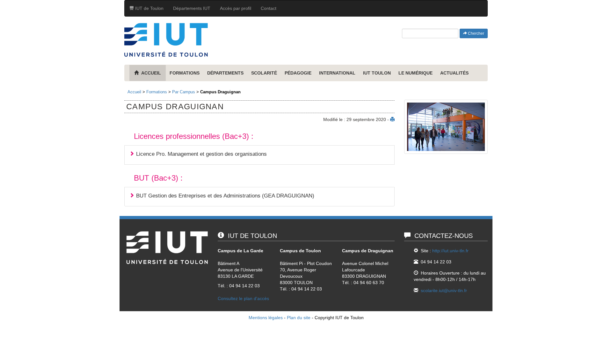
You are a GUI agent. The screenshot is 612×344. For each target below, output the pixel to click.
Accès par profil (235, 8)
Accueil (134, 92)
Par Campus (183, 92)
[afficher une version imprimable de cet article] (392, 119)
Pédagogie (298, 72)
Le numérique (415, 72)
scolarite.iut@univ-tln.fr (444, 290)
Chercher (475, 33)
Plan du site (298, 317)
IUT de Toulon (149, 8)
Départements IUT (191, 8)
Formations (185, 72)
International (337, 72)
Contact (268, 8)
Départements (225, 72)
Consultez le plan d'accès (243, 298)
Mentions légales (266, 317)
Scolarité (264, 72)
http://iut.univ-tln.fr (450, 250)
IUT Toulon (377, 72)
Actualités (454, 72)
